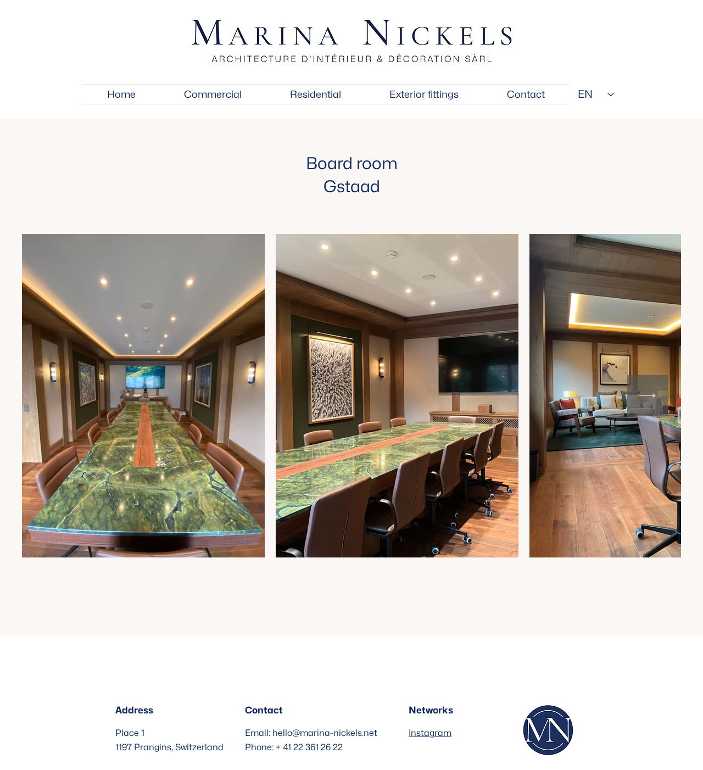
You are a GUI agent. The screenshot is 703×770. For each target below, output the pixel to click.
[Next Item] (647, 395)
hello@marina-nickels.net (324, 733)
